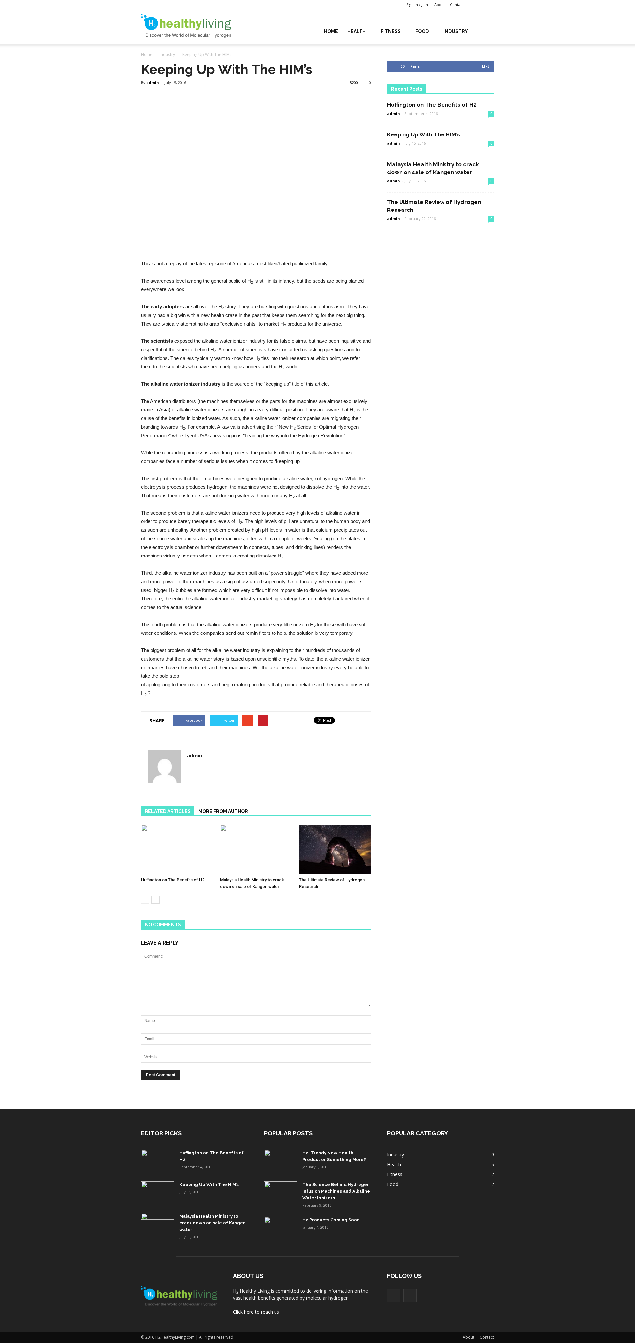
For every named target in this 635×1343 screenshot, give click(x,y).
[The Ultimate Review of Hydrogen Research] (335, 849)
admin (152, 82)
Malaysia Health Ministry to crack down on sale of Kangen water (212, 1223)
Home (331, 31)
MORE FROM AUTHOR (223, 811)
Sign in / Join (417, 4)
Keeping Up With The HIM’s (423, 134)
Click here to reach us (256, 1312)
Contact (457, 4)
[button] (486, 31)
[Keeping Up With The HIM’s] (157, 1193)
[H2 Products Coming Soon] (280, 1228)
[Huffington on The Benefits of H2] (177, 849)
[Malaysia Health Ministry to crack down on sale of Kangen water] (256, 849)
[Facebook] (479, 5)
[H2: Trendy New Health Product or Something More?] (280, 1161)
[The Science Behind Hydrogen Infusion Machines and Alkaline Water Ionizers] (280, 1193)
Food (422, 31)
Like (485, 66)
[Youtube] (489, 5)
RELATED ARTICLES (167, 811)
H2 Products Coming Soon (331, 1219)
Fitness (391, 31)
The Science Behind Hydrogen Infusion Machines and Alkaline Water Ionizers (336, 1191)
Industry (456, 31)
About (439, 4)
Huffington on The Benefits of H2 (172, 879)
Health (356, 31)
